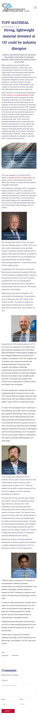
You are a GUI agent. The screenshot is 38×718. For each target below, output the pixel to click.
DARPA (30, 353)
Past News (15, 655)
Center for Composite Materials (18, 95)
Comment (5, 680)
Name (3, 699)
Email (21, 699)
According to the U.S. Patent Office (19, 178)
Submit (7, 711)
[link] (19, 144)
